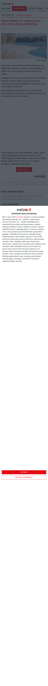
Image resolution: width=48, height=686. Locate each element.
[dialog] (24, 446)
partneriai (19, 217)
